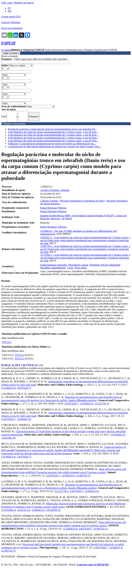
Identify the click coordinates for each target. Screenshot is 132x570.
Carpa (70, 267)
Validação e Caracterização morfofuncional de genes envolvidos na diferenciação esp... (52, 143)
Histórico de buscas (24, 2)
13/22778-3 (101, 403)
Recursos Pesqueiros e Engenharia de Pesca (82, 200)
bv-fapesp (6, 49)
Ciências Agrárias (49, 200)
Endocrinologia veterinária (53, 264)
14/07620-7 (23, 387)
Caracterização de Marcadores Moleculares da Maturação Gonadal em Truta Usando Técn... (54, 146)
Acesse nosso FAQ (11, 16)
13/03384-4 (9, 510)
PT (9, 8)
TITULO (6, 342)
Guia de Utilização (10, 22)
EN (9, 11)
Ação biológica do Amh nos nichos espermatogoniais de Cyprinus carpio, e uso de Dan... (53, 132)
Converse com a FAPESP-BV (93, 564)
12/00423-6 (9, 387)
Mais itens (7, 338)
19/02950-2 (53, 510)
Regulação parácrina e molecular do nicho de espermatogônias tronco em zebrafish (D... (52, 129)
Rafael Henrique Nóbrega (53, 207)
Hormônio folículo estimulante (105, 264)
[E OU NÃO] (5, 68)
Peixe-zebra (80, 267)
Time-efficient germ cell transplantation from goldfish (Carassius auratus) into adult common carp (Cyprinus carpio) (63, 471)
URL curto (6, 2)
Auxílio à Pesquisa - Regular (54, 190)
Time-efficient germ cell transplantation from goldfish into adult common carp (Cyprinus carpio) (63, 524)
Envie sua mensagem (12, 28)
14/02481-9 (8, 437)
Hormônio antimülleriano (53, 267)
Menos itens (18, 338)
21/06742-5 (83, 475)
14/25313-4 (23, 510)
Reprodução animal (78, 264)
